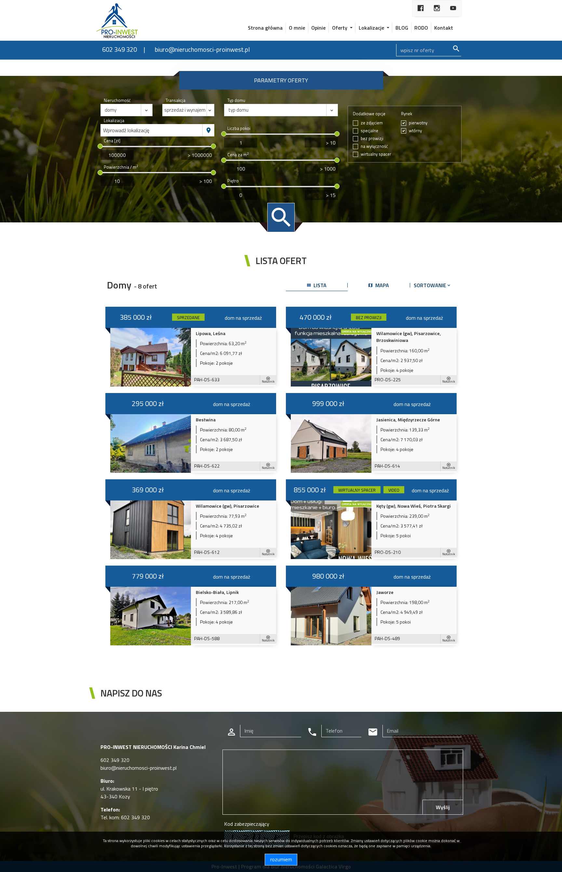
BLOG (401, 28)
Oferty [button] (340, 28)
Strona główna (265, 28)
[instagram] (437, 8)
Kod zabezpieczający (246, 824)
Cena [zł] (112, 141)
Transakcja (175, 100)
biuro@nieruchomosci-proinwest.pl (202, 49)
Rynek (406, 114)
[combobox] (151, 130)
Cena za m (237, 155)
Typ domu (236, 100)
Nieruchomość (117, 100)
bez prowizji (372, 138)
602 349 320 (119, 49)
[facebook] (420, 8)
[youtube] (453, 8)
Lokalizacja (114, 121)
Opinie (318, 28)
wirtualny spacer (376, 154)
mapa (381, 285)
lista (319, 285)
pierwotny (418, 123)
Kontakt (443, 28)
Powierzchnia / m (121, 167)
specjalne (369, 131)
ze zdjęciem (372, 123)
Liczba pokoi (238, 128)
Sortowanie (431, 285)
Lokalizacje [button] (372, 28)
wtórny (415, 131)
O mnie (297, 28)
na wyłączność (374, 146)
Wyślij (443, 807)
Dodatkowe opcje (369, 114)
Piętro (233, 181)
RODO (421, 28)
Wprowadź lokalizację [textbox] (126, 130)
